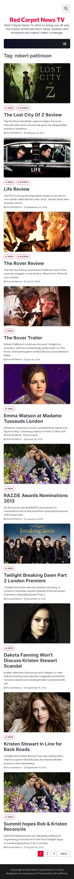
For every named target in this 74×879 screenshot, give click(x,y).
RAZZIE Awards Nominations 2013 (36, 498)
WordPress (60, 873)
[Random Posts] (64, 44)
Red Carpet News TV (37, 19)
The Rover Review (24, 263)
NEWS (10, 108)
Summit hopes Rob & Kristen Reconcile (35, 826)
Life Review (16, 189)
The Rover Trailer (23, 338)
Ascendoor (29, 873)
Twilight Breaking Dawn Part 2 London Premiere (35, 577)
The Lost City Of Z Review (33, 115)
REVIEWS (24, 108)
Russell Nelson (14, 132)
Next (64, 853)
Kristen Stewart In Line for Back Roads (33, 746)
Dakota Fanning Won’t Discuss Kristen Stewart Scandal (30, 660)
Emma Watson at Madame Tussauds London (33, 418)
